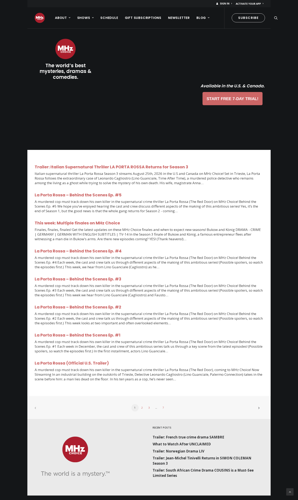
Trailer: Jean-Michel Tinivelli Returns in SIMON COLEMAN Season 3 (202, 461)
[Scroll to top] (290, 491)
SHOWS (83, 17)
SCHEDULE (109, 17)
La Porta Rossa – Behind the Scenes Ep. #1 (77, 335)
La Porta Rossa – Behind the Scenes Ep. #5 (78, 195)
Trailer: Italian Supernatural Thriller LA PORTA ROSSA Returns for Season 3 (111, 167)
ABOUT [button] (61, 17)
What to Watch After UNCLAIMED (182, 444)
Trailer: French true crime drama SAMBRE (188, 437)
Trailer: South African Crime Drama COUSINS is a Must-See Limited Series (203, 473)
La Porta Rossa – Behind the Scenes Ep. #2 (78, 307)
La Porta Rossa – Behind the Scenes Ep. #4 (78, 251)
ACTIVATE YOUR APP (248, 3)
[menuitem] (224, 3)
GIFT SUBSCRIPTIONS (143, 17)
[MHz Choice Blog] (40, 18)
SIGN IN (224, 3)
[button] (276, 17)
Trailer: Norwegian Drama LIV (178, 451)
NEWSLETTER (179, 17)
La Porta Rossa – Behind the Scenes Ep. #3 (78, 279)
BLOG (201, 17)
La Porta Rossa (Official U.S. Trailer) (72, 363)
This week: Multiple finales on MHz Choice (77, 223)
